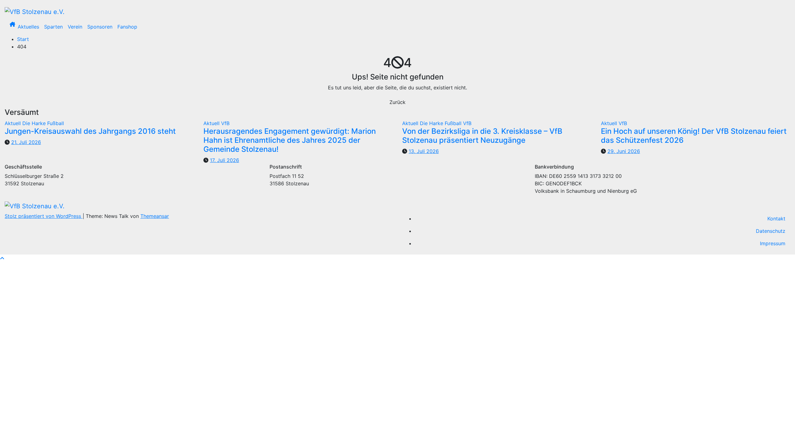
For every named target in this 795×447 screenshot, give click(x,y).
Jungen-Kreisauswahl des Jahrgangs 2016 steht (90, 131)
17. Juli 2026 (224, 160)
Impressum (772, 243)
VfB (225, 123)
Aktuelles (28, 27)
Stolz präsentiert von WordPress (44, 216)
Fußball (55, 123)
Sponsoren (99, 27)
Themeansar (154, 216)
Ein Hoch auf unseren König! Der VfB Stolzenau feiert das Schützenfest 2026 (694, 136)
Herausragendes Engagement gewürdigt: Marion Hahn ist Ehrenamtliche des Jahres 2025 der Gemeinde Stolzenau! (289, 140)
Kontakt (776, 218)
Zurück (397, 102)
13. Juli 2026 (424, 151)
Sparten (53, 27)
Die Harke (34, 123)
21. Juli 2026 (26, 142)
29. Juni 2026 (623, 151)
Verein (75, 27)
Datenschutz (770, 231)
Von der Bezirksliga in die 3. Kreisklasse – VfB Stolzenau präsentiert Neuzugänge (482, 136)
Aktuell (13, 123)
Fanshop (127, 27)
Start (23, 39)
